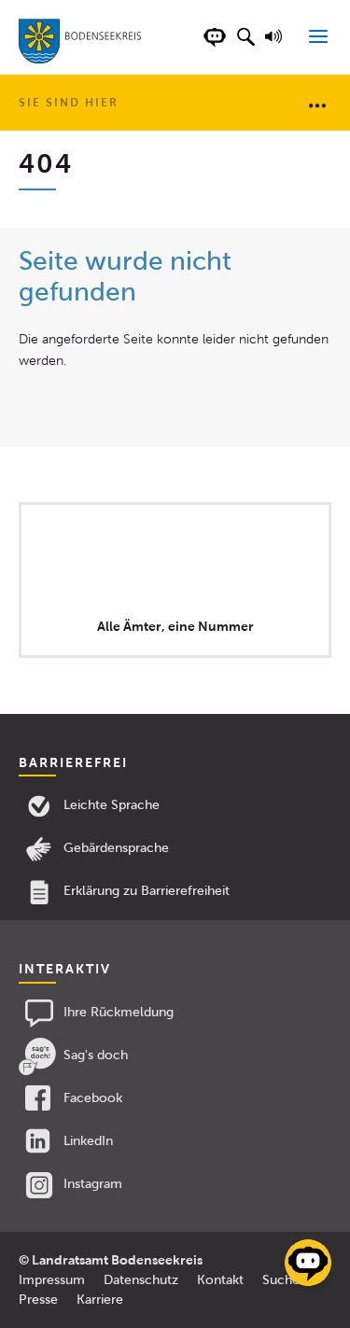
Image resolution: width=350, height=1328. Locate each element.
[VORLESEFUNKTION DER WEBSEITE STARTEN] (276, 46)
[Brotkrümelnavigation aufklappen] (317, 104)
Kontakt (220, 1280)
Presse (38, 1300)
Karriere (100, 1300)
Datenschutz (141, 1280)
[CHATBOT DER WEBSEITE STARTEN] (215, 46)
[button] (245, 46)
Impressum (52, 1280)
